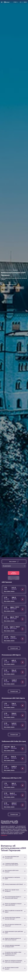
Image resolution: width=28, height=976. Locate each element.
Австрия (4, 287)
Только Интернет (13, 573)
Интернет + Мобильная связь (13, 578)
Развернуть (4, 835)
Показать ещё (14, 648)
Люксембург (19, 287)
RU (20, 2)
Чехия (11, 287)
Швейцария (5, 291)
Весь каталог (12, 561)
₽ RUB (15, 2)
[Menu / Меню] (2, 2)
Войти (25, 2)
